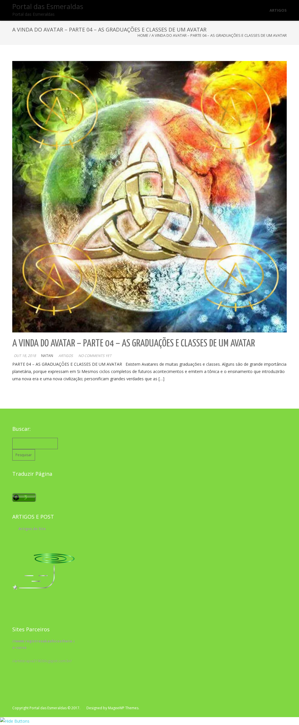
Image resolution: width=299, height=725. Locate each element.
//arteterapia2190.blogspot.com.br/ (42, 660)
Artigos (65, 355)
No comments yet (95, 355)
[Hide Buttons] (14, 721)
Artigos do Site (32, 528)
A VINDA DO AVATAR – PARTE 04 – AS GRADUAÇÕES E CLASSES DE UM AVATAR (133, 343)
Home (143, 35)
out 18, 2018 (25, 355)
